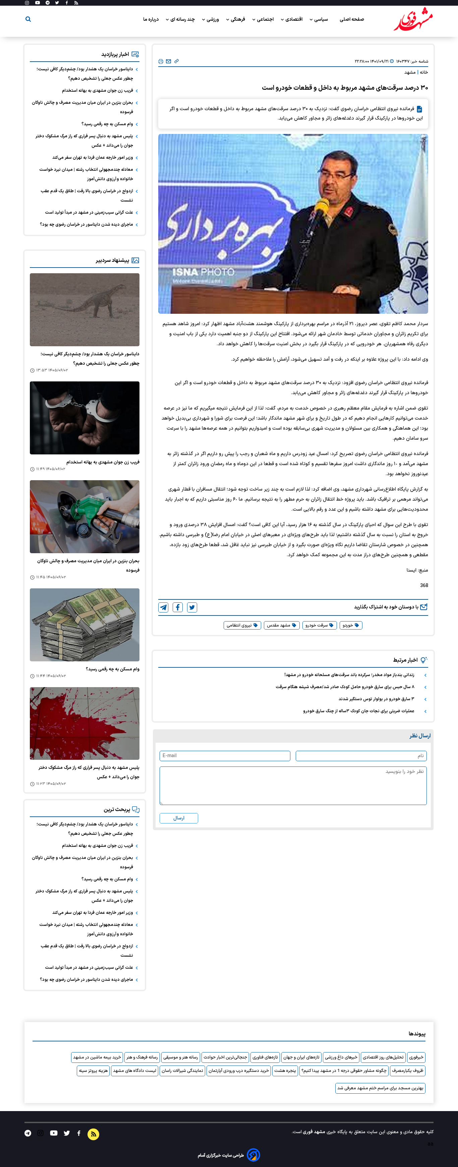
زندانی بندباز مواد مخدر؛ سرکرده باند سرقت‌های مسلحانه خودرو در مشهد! (349, 675)
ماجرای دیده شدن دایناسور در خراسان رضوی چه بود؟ (86, 225)
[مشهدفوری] (413, 19)
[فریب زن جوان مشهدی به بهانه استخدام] (84, 417)
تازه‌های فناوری (265, 1057)
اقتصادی (294, 19)
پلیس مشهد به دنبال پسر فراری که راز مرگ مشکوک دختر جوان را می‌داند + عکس (84, 141)
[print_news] (160, 62)
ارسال (178, 818)
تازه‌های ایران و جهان (301, 1057)
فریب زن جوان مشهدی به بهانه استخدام (97, 91)
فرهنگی (238, 19)
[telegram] (163, 607)
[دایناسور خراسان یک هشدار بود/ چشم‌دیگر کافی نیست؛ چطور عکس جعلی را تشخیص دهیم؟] (84, 309)
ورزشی (213, 19)
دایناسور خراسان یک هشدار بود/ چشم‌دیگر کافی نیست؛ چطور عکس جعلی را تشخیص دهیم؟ (85, 74)
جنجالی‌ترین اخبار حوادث (225, 1057)
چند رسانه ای (183, 19)
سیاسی (321, 19)
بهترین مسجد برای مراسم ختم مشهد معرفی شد (380, 1088)
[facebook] (178, 607)
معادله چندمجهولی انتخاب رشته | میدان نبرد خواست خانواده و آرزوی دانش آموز (86, 174)
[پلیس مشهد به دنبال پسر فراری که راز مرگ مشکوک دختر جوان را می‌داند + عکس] (84, 723)
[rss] (76, 3)
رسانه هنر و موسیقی (180, 1057)
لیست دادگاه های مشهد (134, 1071)
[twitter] (192, 607)
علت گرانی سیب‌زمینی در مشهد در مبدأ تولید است (89, 213)
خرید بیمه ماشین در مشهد (97, 1057)
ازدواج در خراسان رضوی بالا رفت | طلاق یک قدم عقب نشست (87, 196)
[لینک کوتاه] (176, 61)
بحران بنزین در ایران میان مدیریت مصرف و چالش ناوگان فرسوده (82, 107)
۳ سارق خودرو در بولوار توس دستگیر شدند (376, 699)
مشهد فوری (313, 1132)
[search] (28, 20)
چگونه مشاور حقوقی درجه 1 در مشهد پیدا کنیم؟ (344, 1071)
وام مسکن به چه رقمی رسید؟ (107, 124)
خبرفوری (416, 1057)
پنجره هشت (285, 1071)
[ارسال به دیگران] (168, 61)
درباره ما (151, 19)
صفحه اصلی (352, 19)
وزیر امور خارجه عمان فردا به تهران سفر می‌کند (92, 158)
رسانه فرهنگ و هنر (142, 1057)
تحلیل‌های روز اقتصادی (383, 1057)
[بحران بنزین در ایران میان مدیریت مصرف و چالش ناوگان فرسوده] (84, 516)
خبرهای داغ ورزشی (341, 1057)
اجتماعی (266, 19)
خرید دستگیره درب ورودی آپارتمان (239, 1071)
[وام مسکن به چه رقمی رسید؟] (84, 624)
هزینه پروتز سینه (93, 1071)
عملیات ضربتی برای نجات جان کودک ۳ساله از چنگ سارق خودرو (358, 711)
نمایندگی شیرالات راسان (182, 1071)
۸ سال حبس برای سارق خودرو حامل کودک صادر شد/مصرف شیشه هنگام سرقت (345, 687)
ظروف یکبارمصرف (407, 1071)
